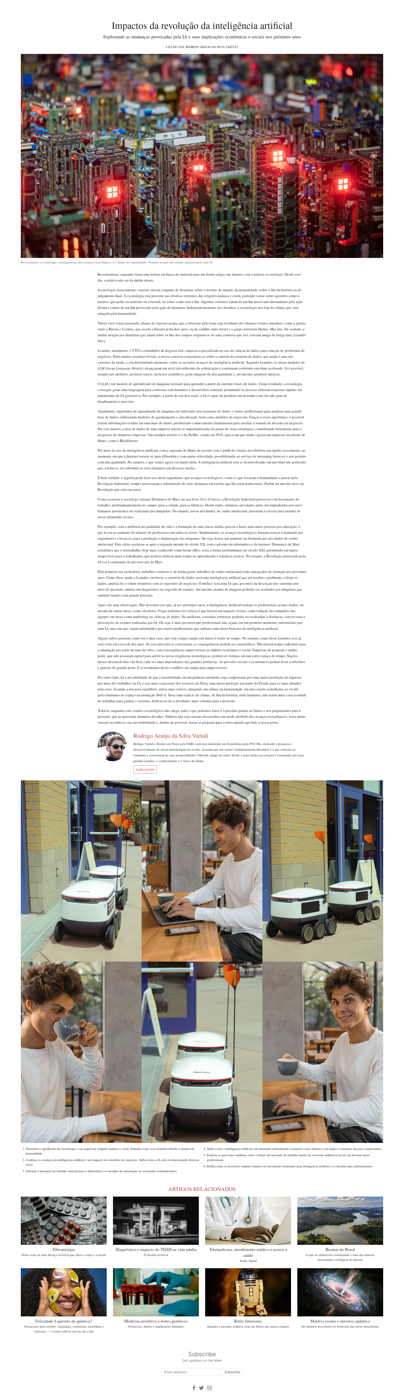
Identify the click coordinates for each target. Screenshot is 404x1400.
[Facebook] (194, 1388)
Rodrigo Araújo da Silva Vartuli (212, 47)
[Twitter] (201, 1388)
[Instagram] (210, 1388)
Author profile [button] (145, 769)
